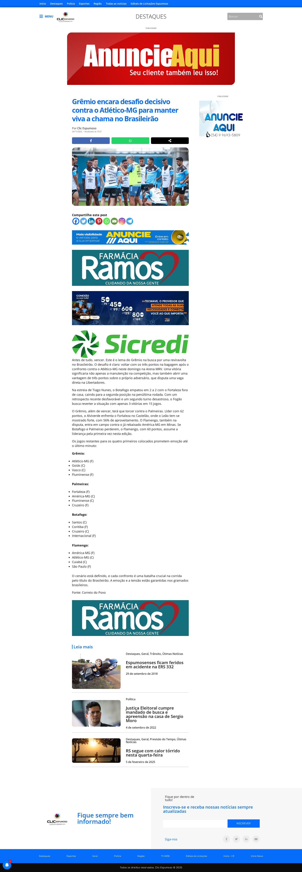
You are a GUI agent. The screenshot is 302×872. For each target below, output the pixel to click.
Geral (95, 856)
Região (98, 3)
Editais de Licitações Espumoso (149, 3)
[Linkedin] (91, 221)
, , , (154, 654)
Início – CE (229, 856)
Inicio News (257, 856)
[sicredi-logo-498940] (130, 344)
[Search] (261, 16)
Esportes (84, 3)
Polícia (71, 3)
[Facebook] (75, 221)
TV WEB (165, 856)
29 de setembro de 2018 (142, 674)
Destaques (56, 3)
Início (42, 3)
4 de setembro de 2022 (141, 727)
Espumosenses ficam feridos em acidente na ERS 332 (155, 665)
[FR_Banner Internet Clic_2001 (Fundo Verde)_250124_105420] (130, 267)
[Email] (114, 221)
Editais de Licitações (196, 856)
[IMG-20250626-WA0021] (130, 308)
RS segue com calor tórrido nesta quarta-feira (153, 753)
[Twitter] (83, 221)
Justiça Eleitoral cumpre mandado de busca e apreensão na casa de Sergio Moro (154, 714)
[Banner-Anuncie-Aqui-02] (130, 237)
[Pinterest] (98, 221)
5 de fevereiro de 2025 (140, 762)
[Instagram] (121, 221)
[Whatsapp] (106, 221)
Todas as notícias (116, 3)
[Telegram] (129, 221)
